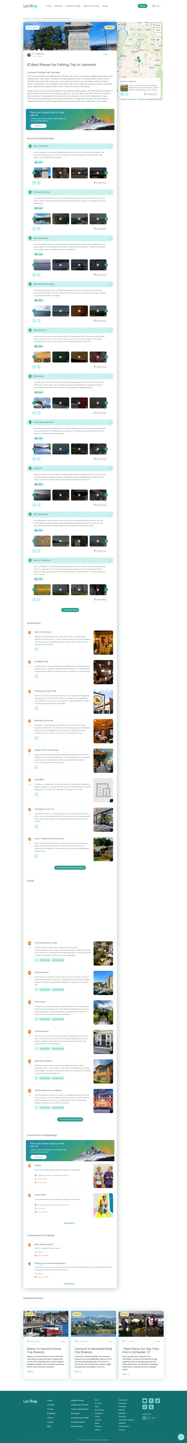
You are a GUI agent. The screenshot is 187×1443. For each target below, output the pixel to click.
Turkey (97, 1416)
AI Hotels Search (78, 1422)
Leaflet (124, 99)
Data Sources (76, 1426)
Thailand (98, 1426)
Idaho (97, 1406)
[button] (138, 58)
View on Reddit (43, 1255)
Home (49, 6)
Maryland (122, 1423)
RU (154, 1418)
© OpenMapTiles (142, 99)
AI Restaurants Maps (80, 1418)
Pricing (105, 6)
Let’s (30, 6)
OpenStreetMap (157, 99)
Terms (50, 1418)
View (29, 1371)
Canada (122, 1430)
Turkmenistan (124, 1426)
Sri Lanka (98, 1403)
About (49, 1400)
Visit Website (42, 1182)
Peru (96, 1400)
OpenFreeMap (132, 99)
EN (144, 1418)
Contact (50, 1405)
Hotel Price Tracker (73, 6)
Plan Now (38, 126)
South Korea (99, 1410)
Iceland (97, 1430)
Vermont (36, 18)
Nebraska (122, 1413)
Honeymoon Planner (79, 1405)
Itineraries (59, 6)
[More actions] (111, 54)
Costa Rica (99, 1413)
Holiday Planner (77, 1400)
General (122, 1410)
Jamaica (98, 1420)
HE (149, 1418)
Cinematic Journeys (126, 1420)
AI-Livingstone (38, 54)
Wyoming (122, 1416)
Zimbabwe (123, 1403)
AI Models (51, 1413)
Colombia (122, 1406)
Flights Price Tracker (91, 6)
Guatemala (123, 1400)
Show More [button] (69, 1223)
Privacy (50, 1422)
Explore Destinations (79, 1409)
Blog (49, 1426)
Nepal (97, 1423)
